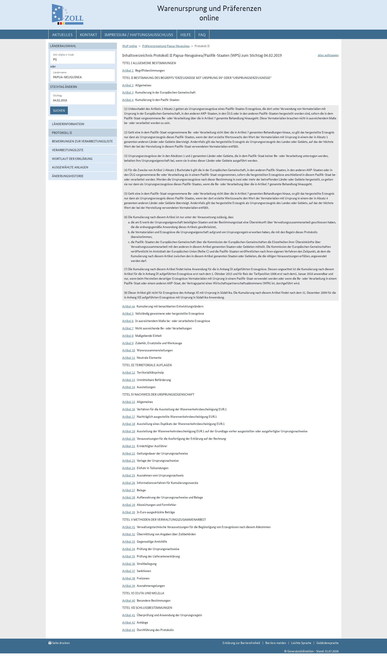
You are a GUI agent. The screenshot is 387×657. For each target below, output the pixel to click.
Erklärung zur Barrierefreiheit (241, 642)
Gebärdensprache (327, 642)
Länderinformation (68, 124)
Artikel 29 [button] (128, 504)
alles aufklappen (328, 55)
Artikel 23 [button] (128, 460)
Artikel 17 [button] (128, 416)
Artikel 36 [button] (128, 563)
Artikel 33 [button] (128, 541)
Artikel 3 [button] (127, 92)
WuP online (129, 46)
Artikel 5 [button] (127, 313)
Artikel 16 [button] (128, 409)
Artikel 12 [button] (128, 372)
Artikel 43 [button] (128, 629)
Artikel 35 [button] (128, 556)
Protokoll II (62, 132)
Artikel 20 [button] (128, 438)
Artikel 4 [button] (127, 99)
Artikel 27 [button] (128, 490)
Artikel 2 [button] (127, 85)
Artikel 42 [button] (128, 622)
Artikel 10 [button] (128, 350)
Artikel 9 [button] (127, 343)
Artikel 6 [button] (127, 320)
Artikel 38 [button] (128, 578)
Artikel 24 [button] (128, 468)
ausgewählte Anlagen (70, 167)
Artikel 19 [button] (128, 431)
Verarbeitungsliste (68, 150)
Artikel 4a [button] (128, 306)
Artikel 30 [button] (128, 512)
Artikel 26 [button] (128, 482)
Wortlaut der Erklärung (72, 158)
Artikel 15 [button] (128, 401)
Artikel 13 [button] (128, 379)
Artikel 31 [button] (128, 526)
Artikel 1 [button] (127, 70)
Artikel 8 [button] (127, 335)
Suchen (59, 110)
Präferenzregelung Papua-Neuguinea (165, 46)
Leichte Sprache (301, 642)
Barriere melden (275, 642)
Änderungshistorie (68, 176)
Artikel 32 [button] (128, 534)
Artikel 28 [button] (128, 497)
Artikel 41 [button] (128, 615)
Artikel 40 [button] (128, 600)
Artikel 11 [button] (128, 357)
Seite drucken (61, 642)
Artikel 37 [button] (128, 570)
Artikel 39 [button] (128, 585)
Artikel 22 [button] (128, 453)
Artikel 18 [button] (128, 423)
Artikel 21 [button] (128, 446)
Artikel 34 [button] (128, 548)
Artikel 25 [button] (128, 475)
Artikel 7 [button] (127, 328)
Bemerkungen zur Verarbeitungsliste (82, 141)
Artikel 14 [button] (128, 387)
